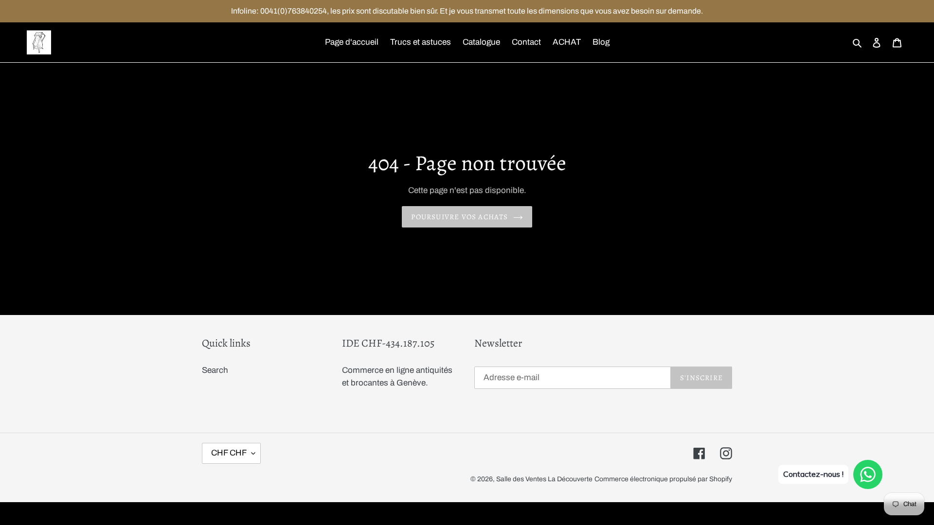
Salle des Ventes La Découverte (544, 479)
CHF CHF (229, 452)
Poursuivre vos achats (459, 217)
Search (215, 370)
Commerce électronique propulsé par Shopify (663, 479)
